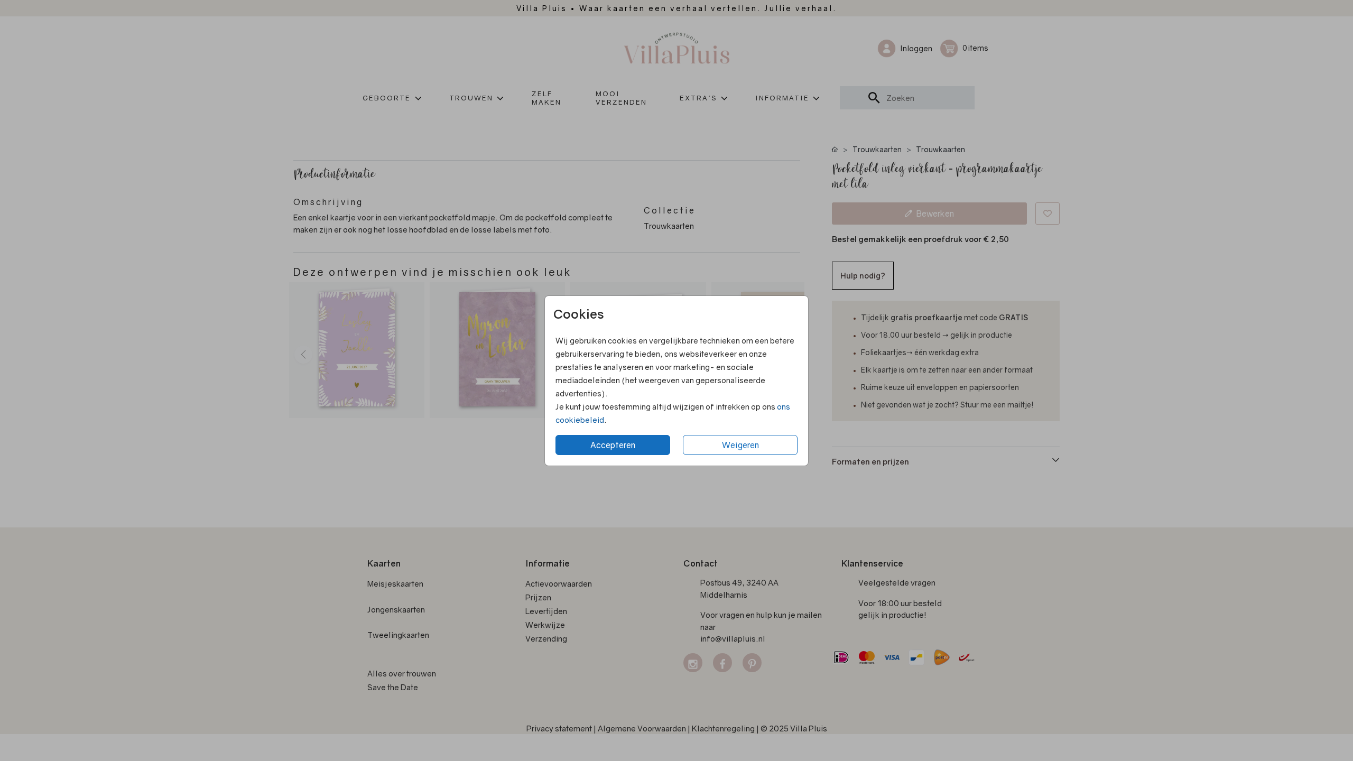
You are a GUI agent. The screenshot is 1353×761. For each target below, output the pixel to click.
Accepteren (612, 445)
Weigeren (740, 445)
